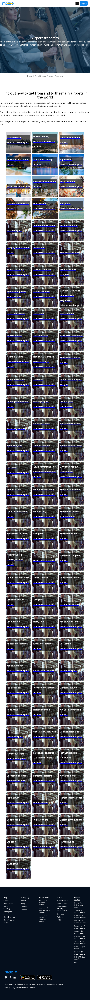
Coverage (60, 914)
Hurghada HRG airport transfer (80, 937)
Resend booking (7, 908)
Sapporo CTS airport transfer (80, 942)
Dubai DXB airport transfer (80, 922)
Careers (24, 910)
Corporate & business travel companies (44, 910)
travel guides (40, 76)
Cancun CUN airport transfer (80, 932)
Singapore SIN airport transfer (80, 927)
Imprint (32, 988)
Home (29, 76)
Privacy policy (10, 988)
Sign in (83, 3)
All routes (77, 962)
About (23, 901)
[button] (77, 3)
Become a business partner (43, 903)
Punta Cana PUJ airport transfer (78, 905)
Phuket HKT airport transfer (80, 953)
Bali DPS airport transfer (80, 958)
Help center (8, 904)
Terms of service (22, 988)
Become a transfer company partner (43, 918)
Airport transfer (62, 901)
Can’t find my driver (9, 921)
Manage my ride (8, 913)
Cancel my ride (9, 917)
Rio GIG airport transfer (80, 948)
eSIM (59, 920)
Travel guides (62, 904)
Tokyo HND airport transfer (80, 911)
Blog (23, 904)
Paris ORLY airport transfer (80, 917)
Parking (60, 917)
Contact (7, 901)
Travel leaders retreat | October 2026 (62, 909)
